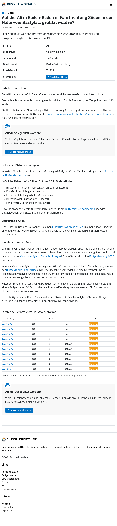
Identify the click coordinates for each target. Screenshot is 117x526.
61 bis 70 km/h (7, 364)
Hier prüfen (93, 324)
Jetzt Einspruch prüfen (20, 152)
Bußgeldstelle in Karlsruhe (21, 270)
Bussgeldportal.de (22, 4)
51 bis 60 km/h (7, 359)
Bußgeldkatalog (10, 472)
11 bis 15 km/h (7, 329)
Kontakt (6, 503)
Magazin (6, 485)
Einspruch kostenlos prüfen (67, 227)
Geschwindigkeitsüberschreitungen (40, 256)
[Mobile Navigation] (112, 4)
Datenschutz (8, 507)
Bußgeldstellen (9, 475)
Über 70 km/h (7, 369)
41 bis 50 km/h (7, 354)
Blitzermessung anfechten (80, 209)
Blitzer (11, 13)
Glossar (5, 482)
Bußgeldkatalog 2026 (101, 256)
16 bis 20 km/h (7, 334)
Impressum (7, 510)
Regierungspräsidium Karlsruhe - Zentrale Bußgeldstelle (79, 114)
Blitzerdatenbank (11, 478)
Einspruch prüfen (10, 489)
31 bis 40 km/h (7, 349)
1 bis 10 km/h (7, 324)
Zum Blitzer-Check (58, 77)
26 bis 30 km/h (7, 344)
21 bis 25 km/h (7, 339)
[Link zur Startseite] (3, 13)
